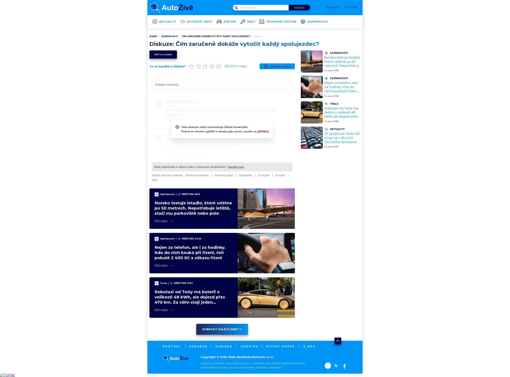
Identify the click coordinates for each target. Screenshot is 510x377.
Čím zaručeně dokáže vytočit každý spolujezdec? (216, 36)
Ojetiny (230, 22)
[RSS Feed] (335, 366)
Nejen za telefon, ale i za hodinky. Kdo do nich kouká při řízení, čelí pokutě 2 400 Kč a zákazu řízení (190, 252)
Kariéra (224, 346)
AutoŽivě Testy (200, 22)
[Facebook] (343, 366)
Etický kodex (280, 346)
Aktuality (167, 22)
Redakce (198, 346)
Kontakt (172, 346)
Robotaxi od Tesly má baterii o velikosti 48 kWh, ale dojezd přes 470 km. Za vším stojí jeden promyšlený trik (342, 116)
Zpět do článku (163, 54)
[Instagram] (328, 366)
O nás (309, 346)
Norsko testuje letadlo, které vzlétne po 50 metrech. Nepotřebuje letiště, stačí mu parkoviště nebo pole (193, 208)
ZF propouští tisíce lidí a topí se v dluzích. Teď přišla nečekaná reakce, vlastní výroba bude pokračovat (342, 142)
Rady (251, 22)
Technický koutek (281, 22)
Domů (153, 36)
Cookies (249, 346)
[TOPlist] (7, 375)
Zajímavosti (317, 22)
